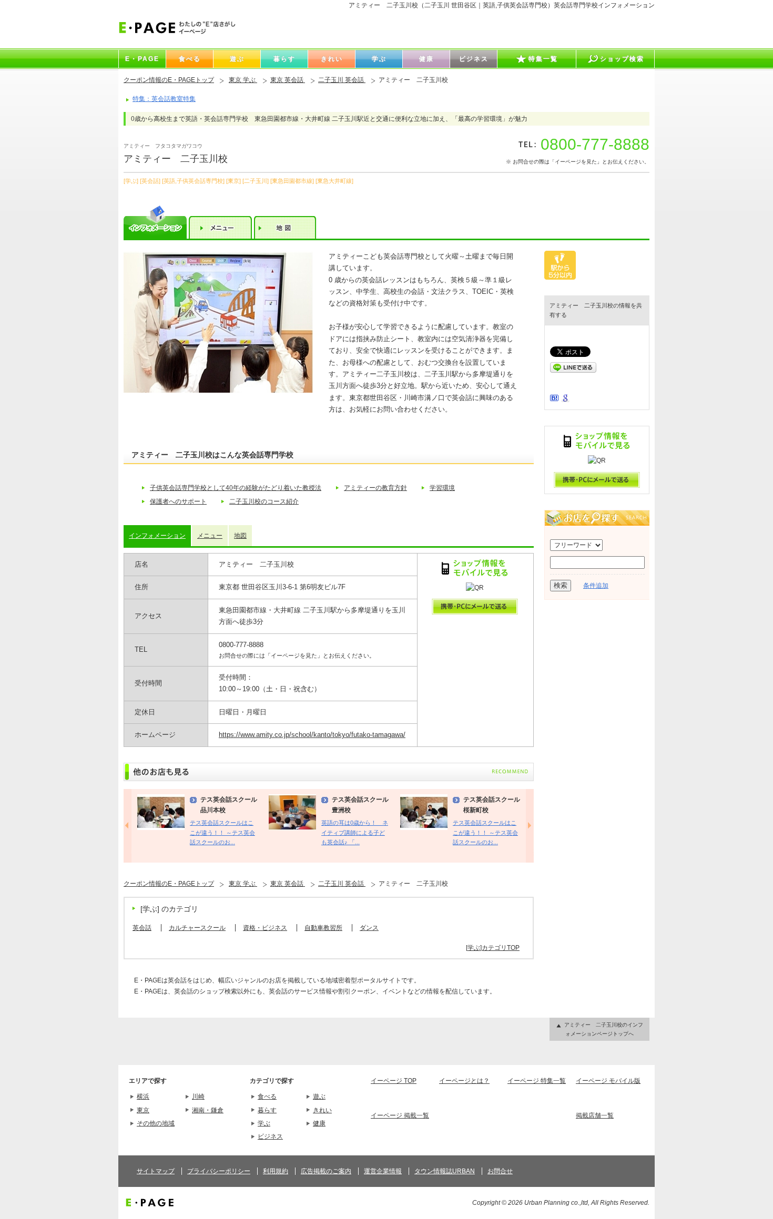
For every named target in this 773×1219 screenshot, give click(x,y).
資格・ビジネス (265, 927)
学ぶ (264, 1123)
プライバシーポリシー (218, 1171)
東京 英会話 (287, 80)
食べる (267, 1096)
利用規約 (275, 1171)
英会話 (142, 927)
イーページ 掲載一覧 (400, 1115)
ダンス (369, 927)
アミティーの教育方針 (375, 487)
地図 (240, 535)
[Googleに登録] (565, 400)
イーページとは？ (464, 1080)
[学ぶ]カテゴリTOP (493, 947)
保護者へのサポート (178, 501)
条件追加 (595, 585)
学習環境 (442, 487)
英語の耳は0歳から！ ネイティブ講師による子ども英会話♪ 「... (354, 832)
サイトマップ (156, 1171)
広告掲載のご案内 (326, 1171)
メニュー (209, 535)
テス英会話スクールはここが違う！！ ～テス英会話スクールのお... (222, 832)
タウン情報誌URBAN (444, 1171)
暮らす (267, 1110)
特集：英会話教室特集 (164, 99)
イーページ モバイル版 (608, 1080)
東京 (143, 1110)
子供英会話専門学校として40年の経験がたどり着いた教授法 (235, 487)
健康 (319, 1123)
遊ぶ (319, 1096)
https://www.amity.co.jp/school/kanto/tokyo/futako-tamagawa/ (312, 735)
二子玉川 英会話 (341, 80)
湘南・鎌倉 (207, 1110)
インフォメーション (157, 535)
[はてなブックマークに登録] (554, 399)
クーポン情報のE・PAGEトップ (169, 80)
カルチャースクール (197, 927)
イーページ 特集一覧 (536, 1080)
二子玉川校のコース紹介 (264, 501)
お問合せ (500, 1171)
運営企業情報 (383, 1171)
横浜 (143, 1096)
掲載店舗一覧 (595, 1115)
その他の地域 (156, 1123)
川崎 (198, 1096)
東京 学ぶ (243, 80)
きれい (322, 1110)
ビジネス (270, 1136)
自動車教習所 (323, 927)
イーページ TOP (393, 1080)
